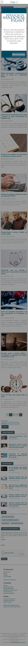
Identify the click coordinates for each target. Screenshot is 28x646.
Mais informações (18, 54)
